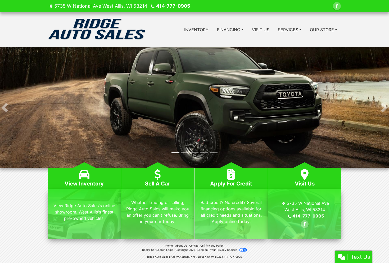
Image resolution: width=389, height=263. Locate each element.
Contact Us (196, 245)
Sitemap (202, 250)
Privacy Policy (215, 245)
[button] (4, 107)
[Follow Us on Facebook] (337, 6)
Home (169, 245)
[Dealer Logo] (97, 29)
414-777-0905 (173, 6)
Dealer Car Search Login (157, 250)
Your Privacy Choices (224, 250)
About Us (181, 245)
